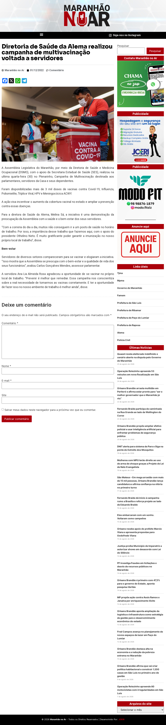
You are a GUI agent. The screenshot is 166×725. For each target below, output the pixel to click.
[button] (41, 34)
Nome (6, 366)
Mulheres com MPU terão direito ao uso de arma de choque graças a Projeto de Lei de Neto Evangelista (140, 463)
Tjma (120, 273)
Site (4, 395)
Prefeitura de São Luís (129, 302)
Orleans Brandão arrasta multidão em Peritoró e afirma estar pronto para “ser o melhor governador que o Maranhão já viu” (139, 393)
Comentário (10, 323)
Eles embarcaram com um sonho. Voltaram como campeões (135, 517)
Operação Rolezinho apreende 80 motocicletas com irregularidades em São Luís (140, 690)
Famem (121, 295)
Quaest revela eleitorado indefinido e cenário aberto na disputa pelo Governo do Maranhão (139, 357)
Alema (120, 332)
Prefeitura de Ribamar (129, 310)
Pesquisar (123, 45)
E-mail (7, 380)
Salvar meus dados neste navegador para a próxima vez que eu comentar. (50, 410)
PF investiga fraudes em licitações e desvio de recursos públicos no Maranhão (137, 566)
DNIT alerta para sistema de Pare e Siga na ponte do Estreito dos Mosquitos (140, 448)
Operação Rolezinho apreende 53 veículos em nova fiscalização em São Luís (138, 374)
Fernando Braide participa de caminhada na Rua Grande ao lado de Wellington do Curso (139, 412)
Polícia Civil (123, 340)
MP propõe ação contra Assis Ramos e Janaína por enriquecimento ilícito (138, 599)
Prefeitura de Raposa (128, 325)
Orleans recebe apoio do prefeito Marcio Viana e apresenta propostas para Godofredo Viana (139, 532)
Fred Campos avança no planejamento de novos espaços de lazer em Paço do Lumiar (140, 635)
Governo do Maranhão (129, 288)
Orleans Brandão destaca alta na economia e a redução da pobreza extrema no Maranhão (135, 652)
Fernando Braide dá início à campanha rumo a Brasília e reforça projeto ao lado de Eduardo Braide (139, 501)
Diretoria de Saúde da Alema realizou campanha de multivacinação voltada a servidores (57, 52)
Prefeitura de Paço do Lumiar (133, 317)
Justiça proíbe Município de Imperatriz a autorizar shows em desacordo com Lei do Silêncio (139, 549)
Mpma (120, 280)
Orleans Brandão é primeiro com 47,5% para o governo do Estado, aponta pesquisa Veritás (138, 583)
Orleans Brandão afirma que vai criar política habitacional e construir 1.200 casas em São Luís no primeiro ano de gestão (138, 671)
